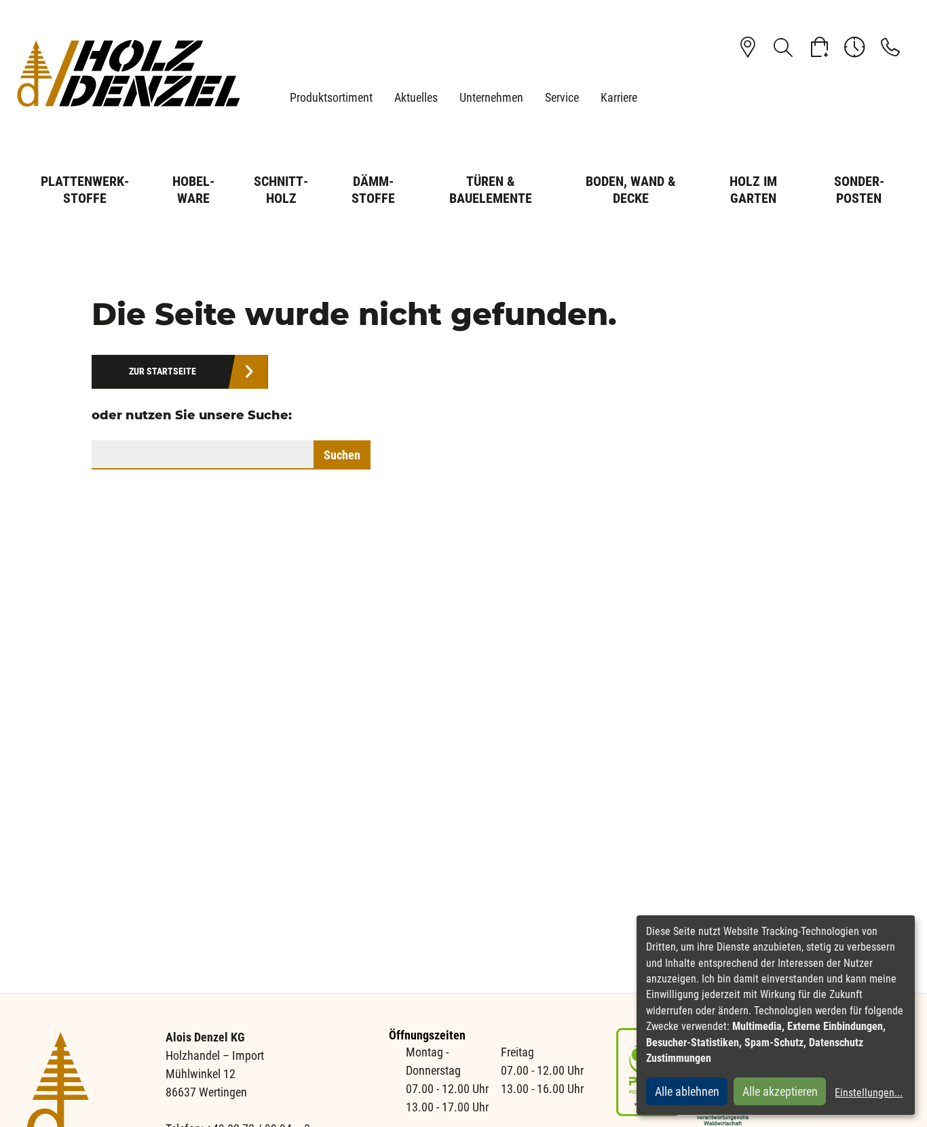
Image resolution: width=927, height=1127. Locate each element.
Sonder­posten (859, 189)
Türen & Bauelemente (490, 189)
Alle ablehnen (687, 1091)
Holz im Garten (753, 189)
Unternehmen (491, 97)
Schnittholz (281, 189)
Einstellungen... (869, 1092)
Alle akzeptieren (780, 1091)
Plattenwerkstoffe (85, 189)
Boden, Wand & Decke (631, 189)
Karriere (619, 97)
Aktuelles (416, 97)
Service (562, 97)
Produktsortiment (331, 97)
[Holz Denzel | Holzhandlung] (128, 73)
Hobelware (193, 189)
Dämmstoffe (373, 189)
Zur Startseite (162, 371)
